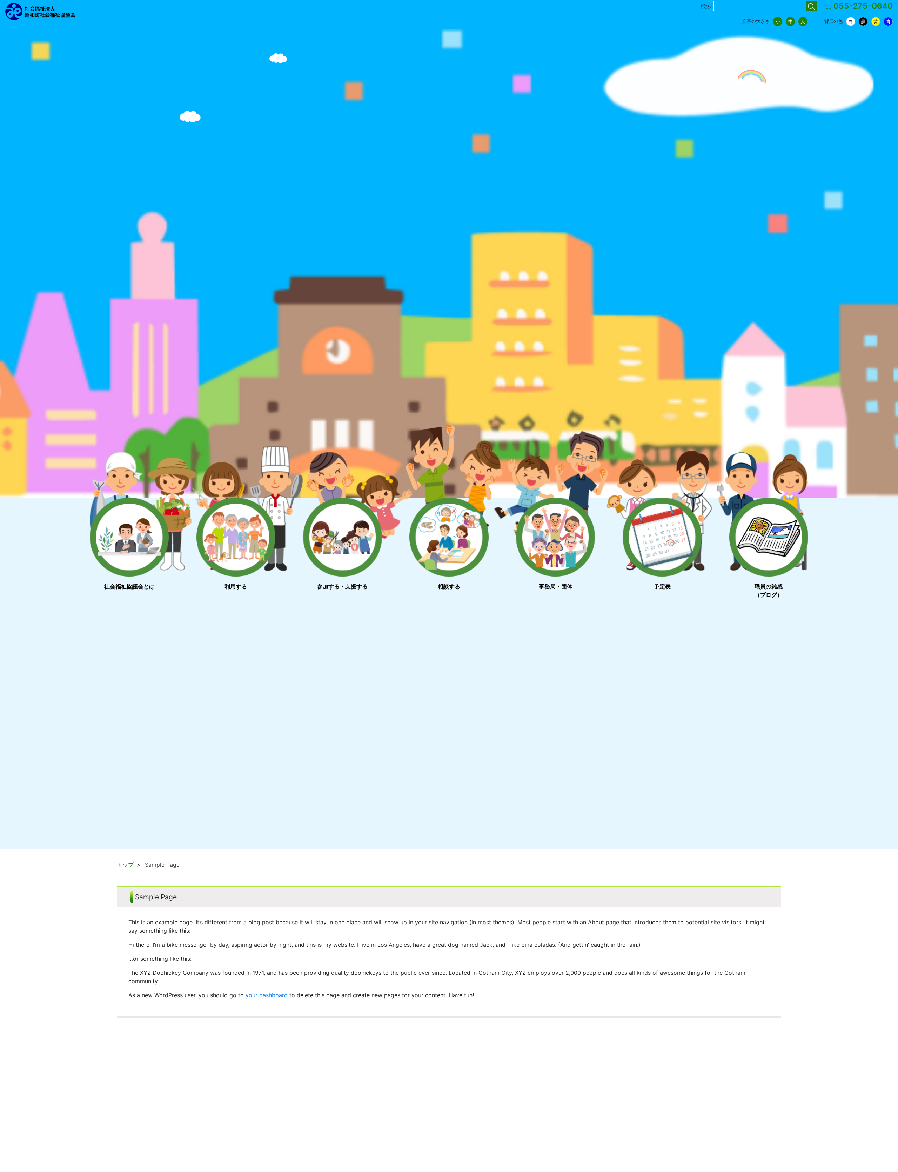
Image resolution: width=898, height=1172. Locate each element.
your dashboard (267, 995)
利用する (235, 586)
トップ (125, 864)
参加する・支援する (342, 586)
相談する (449, 586)
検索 (706, 5)
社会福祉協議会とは (129, 586)
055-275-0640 (863, 6)
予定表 (662, 586)
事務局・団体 (555, 586)
